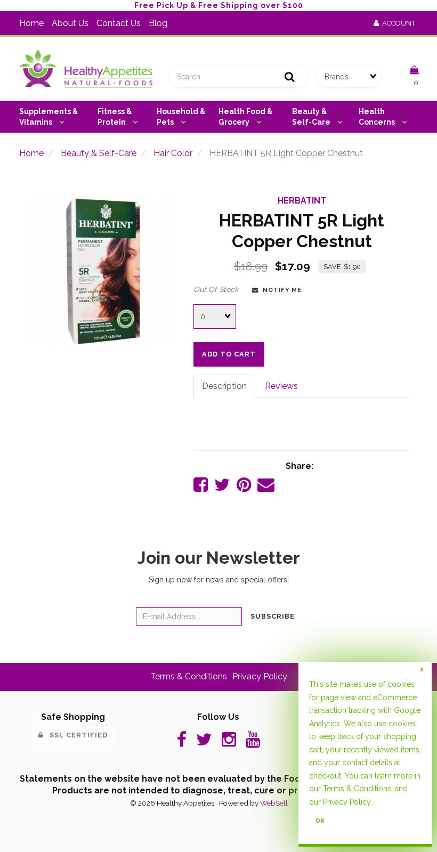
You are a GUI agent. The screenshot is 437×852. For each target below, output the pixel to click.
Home (31, 23)
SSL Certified (75, 735)
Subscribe (272, 616)
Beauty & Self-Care (98, 153)
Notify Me (280, 290)
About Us (70, 23)
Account (397, 23)
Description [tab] (224, 386)
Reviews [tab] (281, 386)
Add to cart (229, 354)
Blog (158, 23)
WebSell (274, 803)
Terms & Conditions (188, 676)
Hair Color (172, 153)
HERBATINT (302, 201)
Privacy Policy (259, 676)
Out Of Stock (215, 289)
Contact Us (118, 23)
